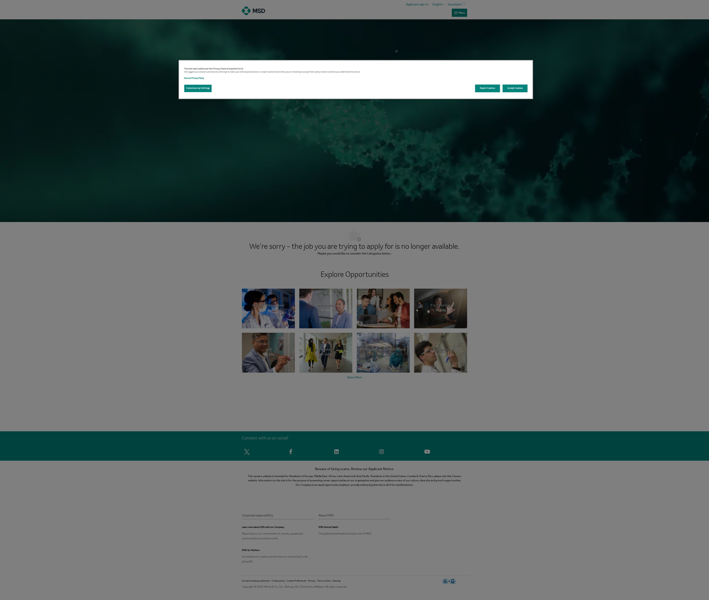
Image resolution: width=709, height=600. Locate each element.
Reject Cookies (487, 88)
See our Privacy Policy (194, 78)
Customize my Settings (198, 88)
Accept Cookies (515, 88)
